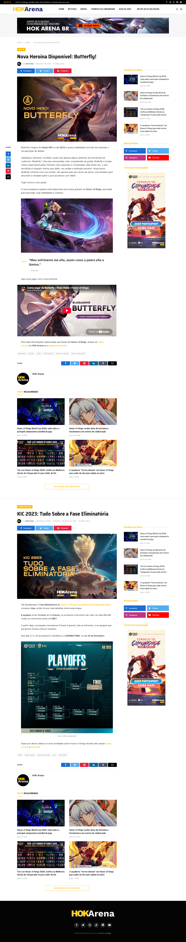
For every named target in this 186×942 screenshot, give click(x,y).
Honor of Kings (62, 353)
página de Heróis (57, 345)
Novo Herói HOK (78, 353)
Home (61, 9)
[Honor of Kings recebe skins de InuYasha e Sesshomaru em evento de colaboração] (93, 411)
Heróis (83, 9)
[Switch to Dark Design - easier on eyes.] (177, 9)
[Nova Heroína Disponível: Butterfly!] (67, 109)
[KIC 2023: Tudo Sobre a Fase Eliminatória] (67, 566)
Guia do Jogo (125, 9)
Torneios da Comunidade (103, 9)
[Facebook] (8, 154)
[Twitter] (8, 159)
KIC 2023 (63, 755)
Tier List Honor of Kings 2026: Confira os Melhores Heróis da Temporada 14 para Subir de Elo (41, 472)
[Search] (181, 9)
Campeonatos (24, 507)
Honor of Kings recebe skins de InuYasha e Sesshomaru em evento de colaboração (43, 2)
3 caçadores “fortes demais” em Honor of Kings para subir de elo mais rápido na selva (91, 472)
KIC (54, 755)
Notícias (72, 9)
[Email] (8, 176)
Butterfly (21, 353)
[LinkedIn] (8, 165)
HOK (39, 353)
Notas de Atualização (148, 9)
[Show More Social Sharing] (74, 70)
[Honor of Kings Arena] (28, 9)
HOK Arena (29, 64)
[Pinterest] (8, 171)
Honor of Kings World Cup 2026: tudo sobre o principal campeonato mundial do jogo (38, 430)
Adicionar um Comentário (67, 487)
